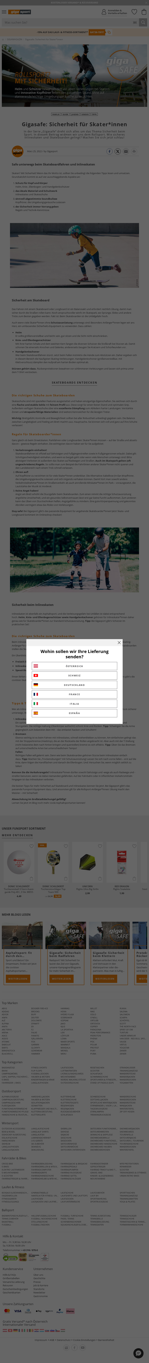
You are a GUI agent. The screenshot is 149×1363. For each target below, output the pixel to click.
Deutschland (74, 685)
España (74, 713)
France (74, 694)
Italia (74, 703)
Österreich (74, 666)
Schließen (119, 642)
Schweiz (74, 675)
